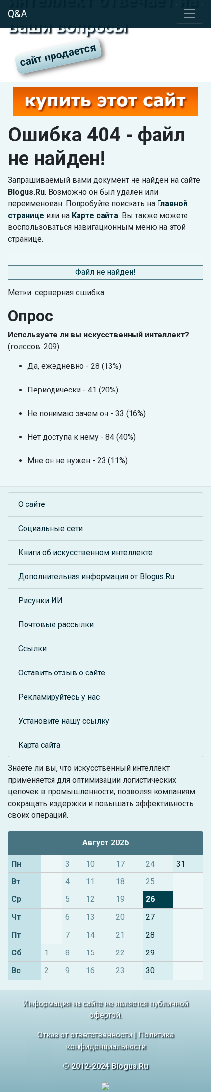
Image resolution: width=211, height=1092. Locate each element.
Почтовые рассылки (56, 624)
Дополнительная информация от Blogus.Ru (96, 576)
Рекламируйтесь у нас (59, 696)
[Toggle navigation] (189, 14)
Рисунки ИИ (40, 600)
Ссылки (32, 648)
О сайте (31, 504)
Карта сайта (39, 745)
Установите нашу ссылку (63, 721)
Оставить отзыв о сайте (61, 672)
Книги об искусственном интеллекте (85, 552)
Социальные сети (50, 528)
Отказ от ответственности (84, 1034)
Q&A (17, 14)
